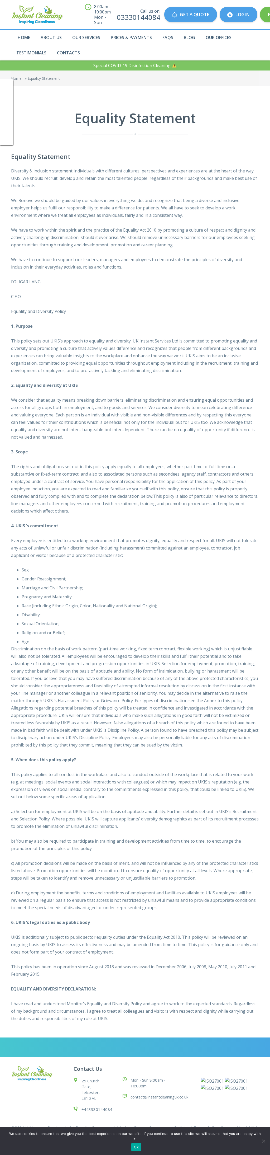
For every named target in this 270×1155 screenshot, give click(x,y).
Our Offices (219, 37)
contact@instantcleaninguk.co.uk (159, 1097)
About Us (51, 37)
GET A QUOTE (194, 14)
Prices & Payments (131, 37)
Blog (189, 37)
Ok (136, 1147)
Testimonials (31, 53)
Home (24, 37)
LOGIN (242, 14)
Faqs (167, 37)
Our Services (86, 37)
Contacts (68, 53)
